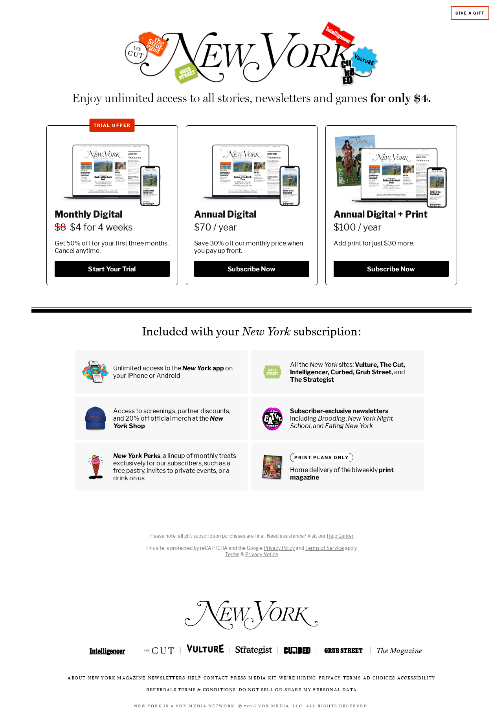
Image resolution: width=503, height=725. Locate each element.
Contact (216, 678)
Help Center (340, 536)
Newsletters (166, 678)
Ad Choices (379, 678)
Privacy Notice (261, 554)
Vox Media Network (205, 706)
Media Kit (262, 678)
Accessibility (416, 678)
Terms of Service (324, 548)
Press (238, 678)
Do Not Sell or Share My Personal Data (298, 689)
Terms (232, 554)
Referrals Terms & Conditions (191, 689)
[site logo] (251, 615)
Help (194, 678)
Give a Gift (470, 13)
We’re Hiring (297, 678)
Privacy (330, 678)
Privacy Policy (279, 548)
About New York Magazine (106, 678)
